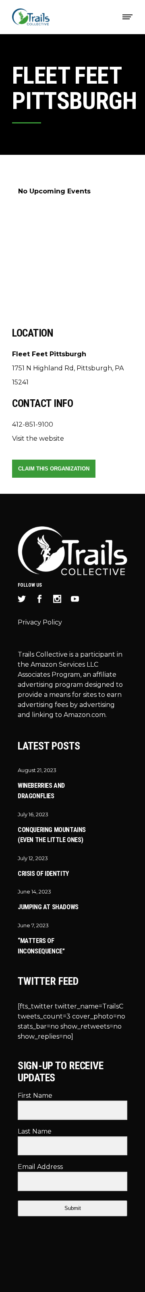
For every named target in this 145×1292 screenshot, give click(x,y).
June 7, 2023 (33, 925)
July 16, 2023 (33, 814)
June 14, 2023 (34, 891)
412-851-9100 (32, 424)
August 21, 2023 (37, 770)
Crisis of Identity (43, 873)
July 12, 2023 (33, 858)
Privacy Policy (40, 622)
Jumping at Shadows (48, 907)
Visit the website (38, 438)
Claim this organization (53, 469)
